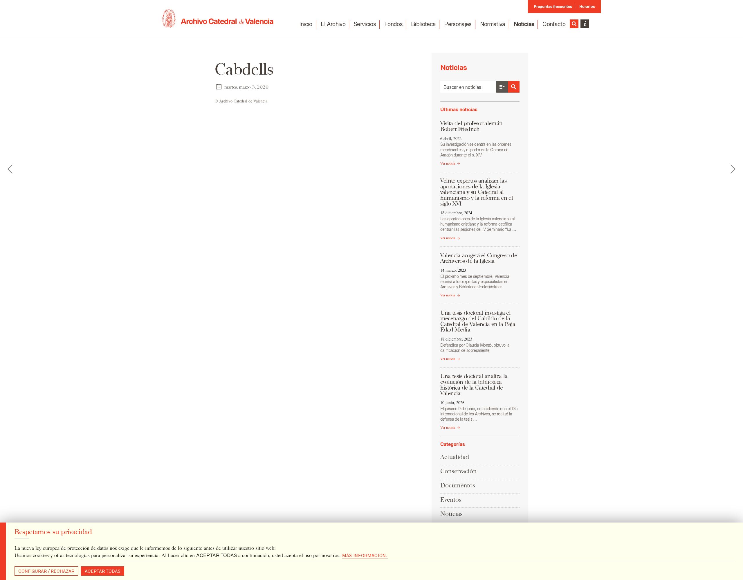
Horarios (587, 6)
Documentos (457, 485)
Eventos (450, 499)
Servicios (365, 24)
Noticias (524, 24)
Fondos (393, 24)
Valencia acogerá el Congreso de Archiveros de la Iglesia (478, 258)
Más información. (365, 555)
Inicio (305, 24)
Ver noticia (447, 163)
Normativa (492, 24)
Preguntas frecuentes (553, 6)
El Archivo (333, 24)
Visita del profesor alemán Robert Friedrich (471, 126)
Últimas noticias (458, 109)
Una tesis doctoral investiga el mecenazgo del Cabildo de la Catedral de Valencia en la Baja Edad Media (477, 321)
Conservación (458, 471)
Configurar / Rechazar (46, 571)
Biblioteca (423, 24)
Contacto (553, 24)
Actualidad (454, 457)
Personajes (457, 24)
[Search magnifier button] (514, 87)
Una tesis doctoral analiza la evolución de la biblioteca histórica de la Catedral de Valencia (474, 384)
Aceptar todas (102, 571)
